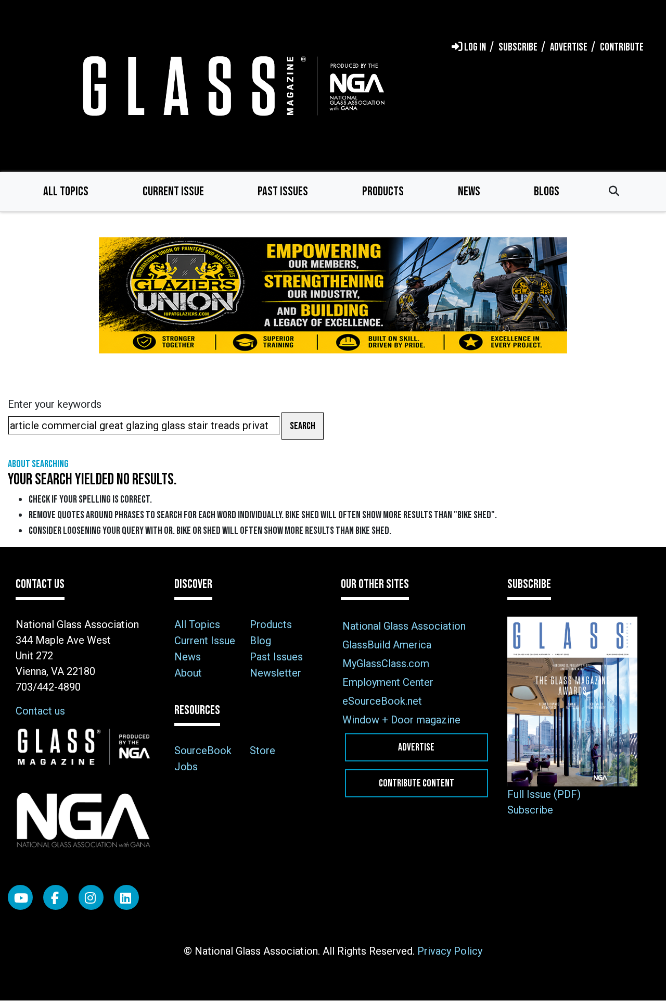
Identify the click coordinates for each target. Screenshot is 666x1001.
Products (383, 191)
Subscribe (530, 810)
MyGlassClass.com (385, 663)
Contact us (40, 711)
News (469, 191)
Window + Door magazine (401, 720)
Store (262, 750)
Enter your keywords (54, 404)
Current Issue (173, 191)
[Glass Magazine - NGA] (231, 85)
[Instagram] (91, 897)
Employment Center (387, 682)
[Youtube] (20, 897)
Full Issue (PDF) (544, 794)
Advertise (416, 747)
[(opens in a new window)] (333, 295)
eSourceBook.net (382, 701)
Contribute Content (416, 783)
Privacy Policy (449, 951)
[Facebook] (55, 897)
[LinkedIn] (126, 897)
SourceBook (203, 750)
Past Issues (283, 191)
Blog (260, 640)
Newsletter (275, 673)
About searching (38, 464)
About (188, 673)
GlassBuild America (386, 645)
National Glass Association (404, 626)
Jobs (186, 766)
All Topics (65, 191)
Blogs (546, 191)
